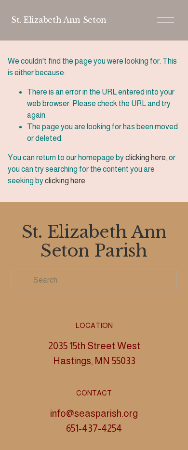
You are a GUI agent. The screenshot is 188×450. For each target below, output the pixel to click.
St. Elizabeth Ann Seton (59, 20)
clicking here (145, 157)
